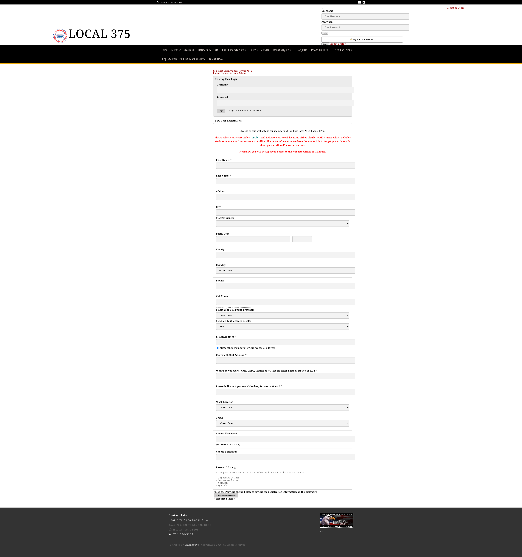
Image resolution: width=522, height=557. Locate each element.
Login (325, 33)
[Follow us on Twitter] (364, 2)
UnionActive (192, 545)
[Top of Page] (321, 531)
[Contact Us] (360, 2)
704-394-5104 (177, 2)
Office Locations (342, 49)
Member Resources (182, 49)
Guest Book (216, 58)
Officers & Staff (208, 49)
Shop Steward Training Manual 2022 (183, 58)
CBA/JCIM (301, 49)
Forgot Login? (338, 44)
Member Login (456, 8)
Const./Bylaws (282, 49)
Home (164, 49)
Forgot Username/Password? (244, 110)
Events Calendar (259, 49)
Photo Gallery (319, 49)
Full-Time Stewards (234, 49)
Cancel (325, 44)
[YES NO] (282, 326)
